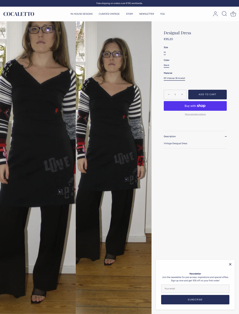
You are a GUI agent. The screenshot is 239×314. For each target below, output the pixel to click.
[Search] (224, 14)
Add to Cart (207, 94)
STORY (129, 13)
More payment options (195, 114)
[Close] (230, 264)
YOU (162, 13)
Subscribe (195, 299)
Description (170, 136)
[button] (9, 155)
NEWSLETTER (146, 13)
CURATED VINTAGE (109, 13)
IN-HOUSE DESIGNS (82, 13)
